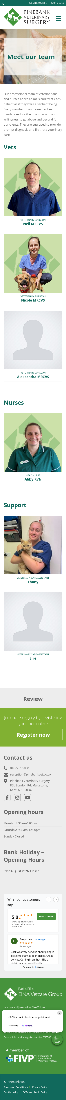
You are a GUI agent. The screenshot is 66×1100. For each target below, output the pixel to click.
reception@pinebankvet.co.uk (30, 774)
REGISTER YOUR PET (38, 2)
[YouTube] (27, 797)
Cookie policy (11, 1092)
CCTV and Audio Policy (35, 1092)
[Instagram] (17, 797)
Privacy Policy (39, 1087)
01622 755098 (19, 768)
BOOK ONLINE (57, 2)
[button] (57, 1039)
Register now (33, 734)
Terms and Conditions (16, 1087)
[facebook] (7, 797)
